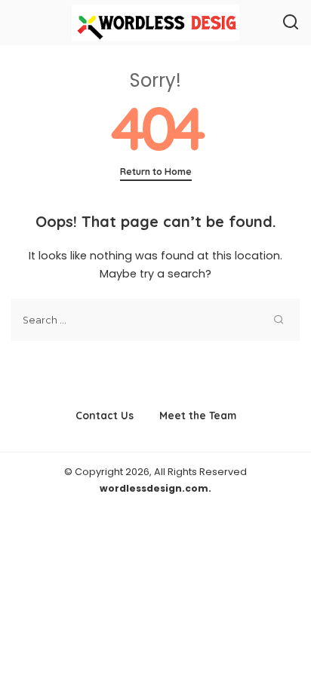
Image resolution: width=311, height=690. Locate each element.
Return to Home (156, 171)
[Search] (291, 22)
